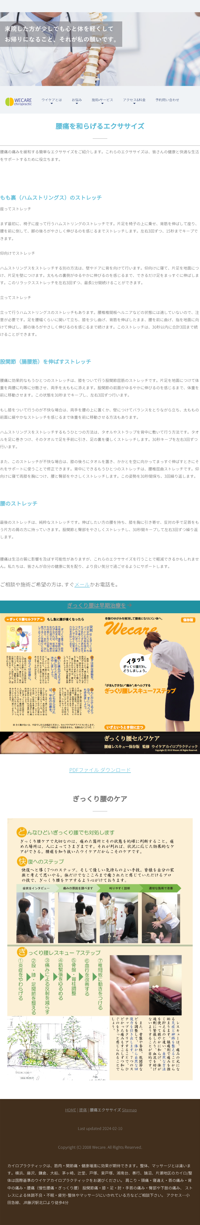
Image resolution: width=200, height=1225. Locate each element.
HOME (70, 1110)
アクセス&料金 (134, 99)
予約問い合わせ (167, 99)
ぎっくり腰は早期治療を (96, 605)
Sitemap (129, 1110)
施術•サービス (102, 99)
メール (82, 584)
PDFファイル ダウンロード (100, 770)
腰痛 (83, 1110)
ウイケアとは (51, 99)
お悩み (77, 99)
